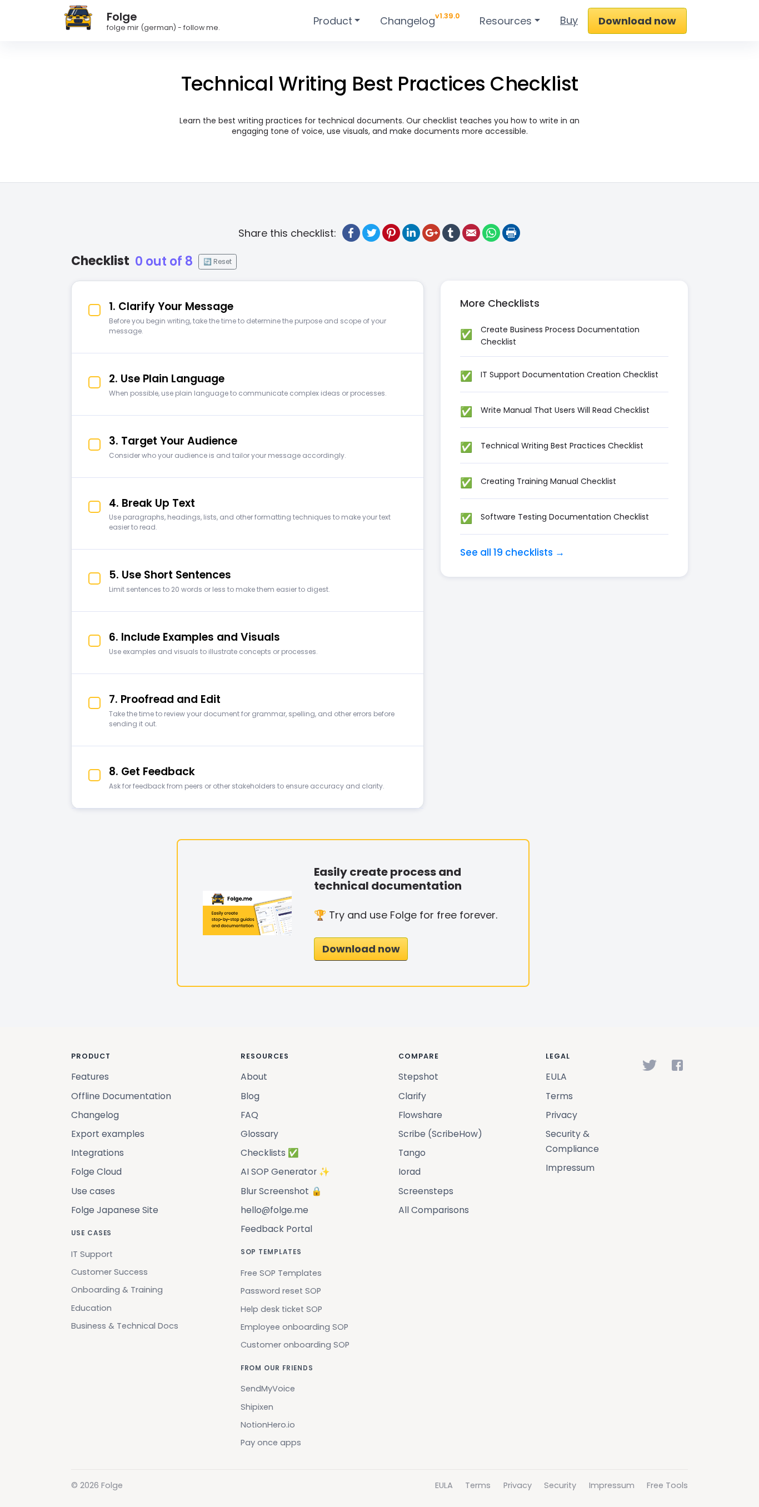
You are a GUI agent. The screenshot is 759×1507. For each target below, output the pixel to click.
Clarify (412, 1096)
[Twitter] (649, 1065)
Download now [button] (361, 949)
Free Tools (667, 1485)
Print (511, 233)
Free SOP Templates (281, 1273)
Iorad (409, 1171)
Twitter (371, 233)
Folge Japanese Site (114, 1210)
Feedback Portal (276, 1228)
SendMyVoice (268, 1388)
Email (471, 233)
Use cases (93, 1191)
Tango (412, 1152)
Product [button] (332, 21)
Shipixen (257, 1407)
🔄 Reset (217, 261)
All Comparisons (433, 1210)
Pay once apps (271, 1442)
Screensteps (425, 1191)
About (254, 1076)
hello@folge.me (274, 1210)
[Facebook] (677, 1065)
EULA (556, 1076)
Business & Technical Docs (124, 1325)
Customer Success (109, 1272)
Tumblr (451, 233)
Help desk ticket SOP (281, 1309)
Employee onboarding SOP (294, 1327)
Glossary (259, 1133)
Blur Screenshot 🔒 (281, 1191)
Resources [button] (506, 21)
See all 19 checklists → (512, 552)
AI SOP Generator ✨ (285, 1171)
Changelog (420, 19)
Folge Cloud (96, 1171)
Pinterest (391, 233)
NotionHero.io (268, 1424)
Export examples (107, 1133)
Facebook (351, 233)
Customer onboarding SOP (295, 1344)
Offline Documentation (121, 1096)
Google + (431, 233)
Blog (250, 1096)
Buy (569, 20)
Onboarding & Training (117, 1289)
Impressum (570, 1167)
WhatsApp (491, 233)
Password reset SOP (281, 1290)
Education (91, 1308)
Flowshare (420, 1115)
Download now (637, 21)
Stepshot (418, 1076)
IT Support (92, 1254)
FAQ (249, 1115)
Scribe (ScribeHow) (440, 1133)
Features (90, 1076)
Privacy (561, 1115)
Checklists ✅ (270, 1152)
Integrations (97, 1152)
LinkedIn (411, 233)
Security (560, 1485)
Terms (559, 1096)
